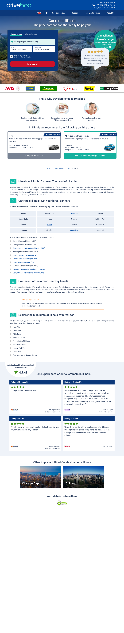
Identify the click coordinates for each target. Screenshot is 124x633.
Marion (49, 225)
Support (75, 13)
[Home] (19, 5)
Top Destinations (92, 13)
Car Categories (58, 13)
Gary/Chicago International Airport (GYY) (28, 273)
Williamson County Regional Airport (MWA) (29, 269)
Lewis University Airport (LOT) (24, 262)
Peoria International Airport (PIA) (25, 259)
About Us (110, 13)
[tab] (16, 33)
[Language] (39, 13)
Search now (32, 64)
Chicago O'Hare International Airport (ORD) (29, 248)
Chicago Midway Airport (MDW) (24, 255)
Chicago (74, 213)
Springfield (74, 230)
